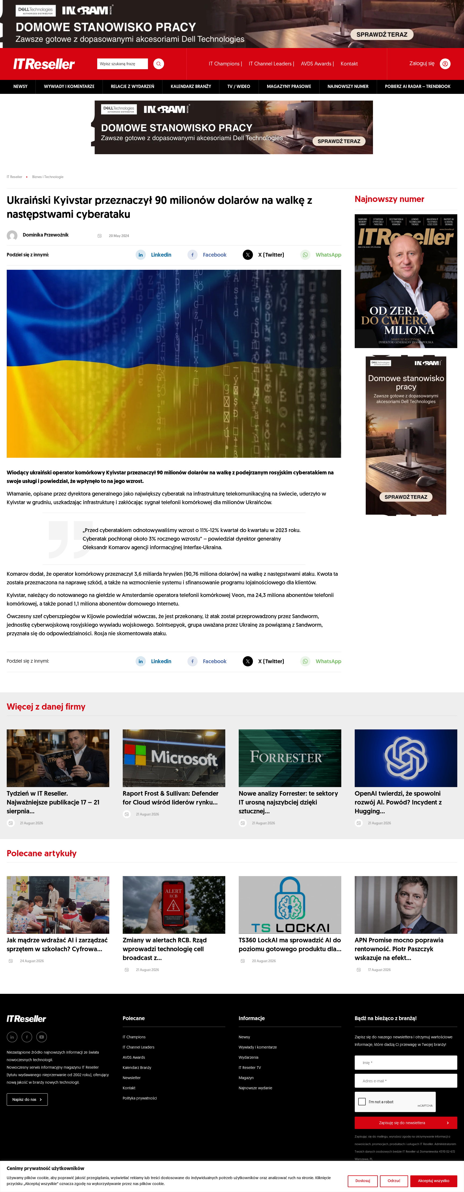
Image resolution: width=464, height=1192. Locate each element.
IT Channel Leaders (138, 1048)
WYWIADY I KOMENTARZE (69, 87)
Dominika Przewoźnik (46, 235)
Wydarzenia (248, 1058)
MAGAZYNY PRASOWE (289, 87)
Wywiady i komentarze (258, 1048)
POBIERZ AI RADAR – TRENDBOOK (418, 87)
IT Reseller (14, 177)
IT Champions (134, 1037)
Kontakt (349, 64)
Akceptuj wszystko (434, 1181)
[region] (232, 1176)
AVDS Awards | (317, 64)
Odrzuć (394, 1181)
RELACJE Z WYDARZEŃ (132, 87)
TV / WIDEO (238, 87)
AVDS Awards (134, 1058)
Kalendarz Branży (137, 1068)
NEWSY (20, 87)
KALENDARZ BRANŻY (191, 87)
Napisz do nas (24, 1100)
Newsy (244, 1037)
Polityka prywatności (140, 1099)
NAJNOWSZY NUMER (348, 87)
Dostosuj (363, 1181)
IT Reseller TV (250, 1068)
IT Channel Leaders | (271, 64)
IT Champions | (225, 64)
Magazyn (246, 1078)
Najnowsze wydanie (255, 1088)
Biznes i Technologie (47, 177)
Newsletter (132, 1078)
